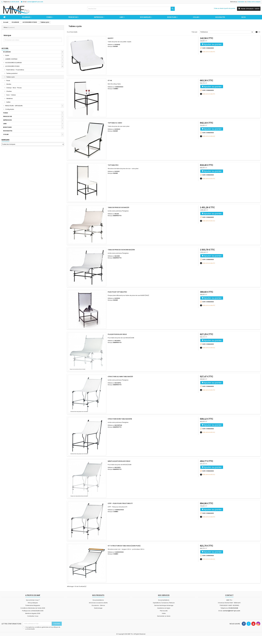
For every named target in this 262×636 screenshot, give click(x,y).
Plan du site (164, 611)
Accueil (5, 48)
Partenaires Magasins (32, 605)
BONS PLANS (171, 17)
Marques (5, 140)
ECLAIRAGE (26, 17)
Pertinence (226, 32)
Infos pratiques (33, 603)
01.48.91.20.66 (14, 2)
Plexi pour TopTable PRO (117, 292)
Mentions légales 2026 (32, 613)
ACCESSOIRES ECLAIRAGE (13, 63)
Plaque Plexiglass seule (117, 334)
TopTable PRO (113, 165)
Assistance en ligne (163, 608)
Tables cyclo (10, 77)
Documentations (98, 600)
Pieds (8, 81)
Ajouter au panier (212, 44)
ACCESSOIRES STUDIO (12, 66)
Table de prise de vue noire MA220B (121, 250)
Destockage (98, 608)
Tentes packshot (11, 73)
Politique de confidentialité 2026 (32, 611)
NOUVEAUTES (220, 17)
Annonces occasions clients (98, 603)
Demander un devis (163, 616)
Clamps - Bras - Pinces (14, 88)
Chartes (9, 91)
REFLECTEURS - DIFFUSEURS (14, 106)
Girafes (8, 84)
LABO (121, 17)
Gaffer (8, 102)
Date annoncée (207, 52)
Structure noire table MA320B (120, 419)
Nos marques (145, 17)
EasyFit (110, 38)
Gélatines (9, 98)
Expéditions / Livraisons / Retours (164, 603)
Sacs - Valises (11, 95)
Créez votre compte (253, 2)
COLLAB (196, 17)
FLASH (7, 55)
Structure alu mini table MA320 (120, 377)
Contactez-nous (32, 616)
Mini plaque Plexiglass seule (119, 461)
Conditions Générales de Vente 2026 (32, 608)
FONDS (49, 17)
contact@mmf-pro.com (35, 2)
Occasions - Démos (98, 605)
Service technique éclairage (163, 605)
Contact (229, 595)
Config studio (9, 109)
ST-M (110, 80)
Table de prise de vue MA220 (118, 207)
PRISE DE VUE (72, 17)
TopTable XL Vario (115, 123)
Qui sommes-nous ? (33, 600)
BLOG (244, 17)
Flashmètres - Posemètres (15, 70)
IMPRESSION (98, 17)
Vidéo (164, 613)
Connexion (241, 2)
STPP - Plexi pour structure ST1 (120, 503)
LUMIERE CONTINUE (11, 59)
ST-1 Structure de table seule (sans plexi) (124, 546)
